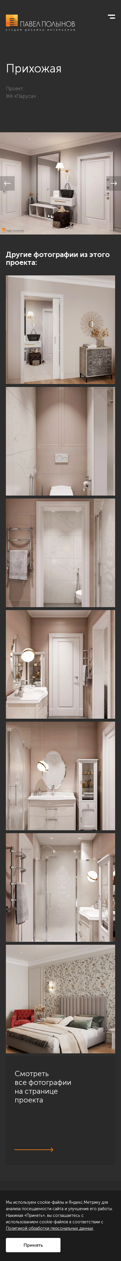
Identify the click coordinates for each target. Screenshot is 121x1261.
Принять (33, 1245)
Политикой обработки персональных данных (49, 1228)
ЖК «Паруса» (21, 96)
